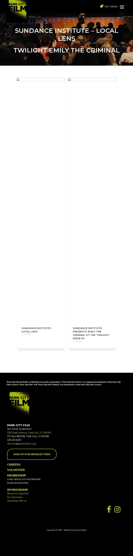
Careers (13, 464)
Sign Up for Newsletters (31, 454)
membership (16, 475)
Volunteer (16, 470)
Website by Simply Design (75, 530)
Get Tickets (111, 6)
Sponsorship (17, 489)
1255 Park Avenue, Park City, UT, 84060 (29, 432)
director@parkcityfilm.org (21, 443)
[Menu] (121, 6)
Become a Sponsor (18, 493)
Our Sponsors (14, 497)
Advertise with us (17, 500)
